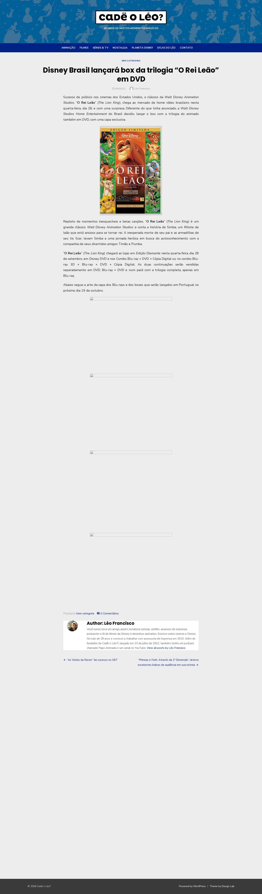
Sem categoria (131, 60)
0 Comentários (110, 613)
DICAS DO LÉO (166, 47)
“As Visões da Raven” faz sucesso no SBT (92, 660)
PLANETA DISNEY (142, 47)
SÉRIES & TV (100, 47)
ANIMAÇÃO (68, 47)
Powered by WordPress (192, 886)
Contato (186, 47)
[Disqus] (131, 724)
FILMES (84, 47)
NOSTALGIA (120, 47)
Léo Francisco (142, 88)
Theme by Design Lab (222, 886)
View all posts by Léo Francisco (166, 648)
